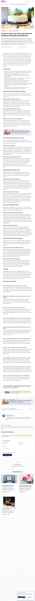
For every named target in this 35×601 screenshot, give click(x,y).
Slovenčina (24, 427)
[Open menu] (33, 1)
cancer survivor (11, 53)
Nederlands (16, 426)
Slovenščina (29, 427)
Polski (14, 427)
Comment (4, 446)
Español (32, 427)
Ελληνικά (31, 426)
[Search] (24, 1)
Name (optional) (5, 442)
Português (17, 427)
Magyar (2, 427)
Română (21, 427)
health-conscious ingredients (11, 83)
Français (24, 426)
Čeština (9, 426)
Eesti (19, 426)
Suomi (21, 426)
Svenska (2, 428)
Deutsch (27, 426)
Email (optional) (20, 442)
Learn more (19, 595)
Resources (6, 4)
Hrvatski (6, 426)
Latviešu (8, 427)
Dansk (12, 426)
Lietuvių (11, 427)
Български (2, 426)
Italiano (5, 427)
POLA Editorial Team (10, 415)
